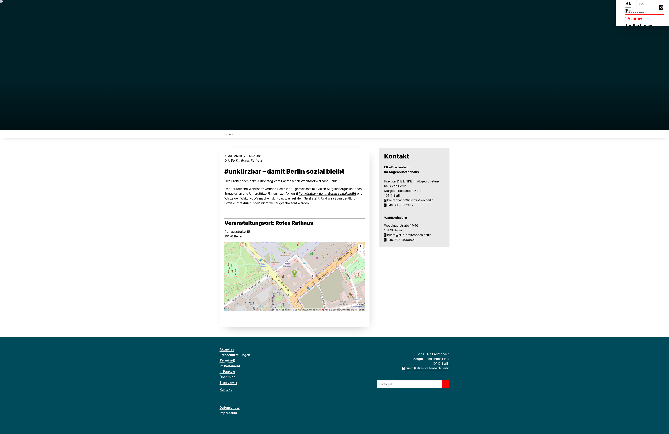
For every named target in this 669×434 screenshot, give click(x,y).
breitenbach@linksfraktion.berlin (410, 200)
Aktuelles (227, 349)
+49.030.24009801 (401, 240)
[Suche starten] (445, 384)
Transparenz (228, 382)
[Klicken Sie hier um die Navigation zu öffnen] (661, 7)
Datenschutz (230, 407)
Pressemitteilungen (235, 355)
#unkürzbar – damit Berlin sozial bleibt (284, 171)
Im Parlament (639, 25)
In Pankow (227, 371)
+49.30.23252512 (400, 205)
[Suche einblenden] (651, 7)
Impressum (228, 413)
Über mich (227, 377)
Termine (633, 18)
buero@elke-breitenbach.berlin (409, 235)
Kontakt (226, 389)
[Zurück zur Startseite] (220, 134)
